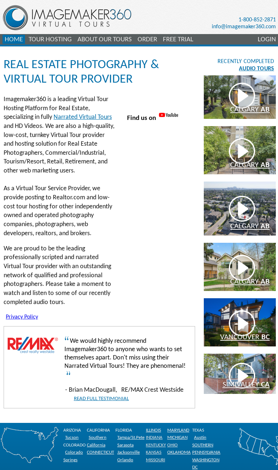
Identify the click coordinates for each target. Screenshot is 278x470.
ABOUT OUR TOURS (104, 39)
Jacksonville (128, 452)
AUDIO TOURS (256, 69)
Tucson (72, 437)
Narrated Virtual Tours (83, 117)
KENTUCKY (156, 445)
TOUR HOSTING (50, 39)
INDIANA (154, 437)
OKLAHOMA (179, 452)
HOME (14, 39)
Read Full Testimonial (101, 399)
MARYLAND (178, 430)
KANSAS (153, 452)
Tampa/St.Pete (130, 437)
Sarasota (125, 445)
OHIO (172, 445)
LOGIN (267, 39)
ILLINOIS (153, 430)
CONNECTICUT (100, 452)
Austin (200, 437)
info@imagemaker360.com (244, 27)
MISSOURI (155, 460)
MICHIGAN (177, 437)
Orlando (125, 460)
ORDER (147, 39)
